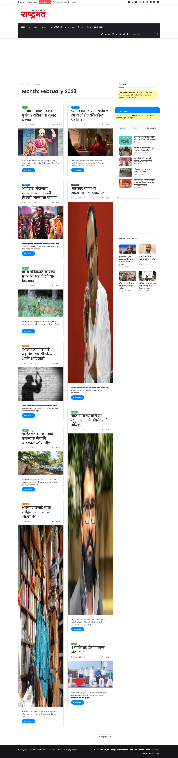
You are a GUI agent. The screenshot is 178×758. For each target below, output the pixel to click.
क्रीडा (67, 27)
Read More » (28, 170)
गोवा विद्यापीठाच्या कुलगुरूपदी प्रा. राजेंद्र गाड (147, 259)
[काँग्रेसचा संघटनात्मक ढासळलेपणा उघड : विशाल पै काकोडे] (147, 276)
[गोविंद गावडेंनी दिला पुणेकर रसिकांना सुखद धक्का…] (40, 142)
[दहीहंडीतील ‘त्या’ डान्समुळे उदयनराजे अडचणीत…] (125, 151)
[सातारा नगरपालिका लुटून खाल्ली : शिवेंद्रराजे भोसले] (90, 524)
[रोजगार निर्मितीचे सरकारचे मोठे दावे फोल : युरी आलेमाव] (125, 140)
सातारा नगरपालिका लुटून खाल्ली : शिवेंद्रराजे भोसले (89, 420)
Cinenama (98, 27)
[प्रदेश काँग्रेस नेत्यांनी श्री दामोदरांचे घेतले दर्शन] (127, 276)
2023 (32, 84)
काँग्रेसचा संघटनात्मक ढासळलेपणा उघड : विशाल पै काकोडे (147, 286)
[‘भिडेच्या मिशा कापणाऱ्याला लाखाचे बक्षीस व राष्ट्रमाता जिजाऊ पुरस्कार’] (125, 183)
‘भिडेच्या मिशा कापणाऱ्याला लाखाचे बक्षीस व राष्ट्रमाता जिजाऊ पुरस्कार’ (144, 182)
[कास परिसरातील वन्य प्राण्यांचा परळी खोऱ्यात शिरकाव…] (40, 303)
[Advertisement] (89, 59)
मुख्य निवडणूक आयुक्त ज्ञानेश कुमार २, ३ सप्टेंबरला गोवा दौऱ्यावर (126, 260)
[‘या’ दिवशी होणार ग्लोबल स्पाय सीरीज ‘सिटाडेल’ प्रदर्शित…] (90, 142)
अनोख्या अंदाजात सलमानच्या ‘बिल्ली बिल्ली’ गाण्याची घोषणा (39, 193)
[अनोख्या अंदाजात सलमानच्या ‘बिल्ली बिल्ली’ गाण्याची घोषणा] (40, 222)
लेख (73, 27)
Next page (103, 737)
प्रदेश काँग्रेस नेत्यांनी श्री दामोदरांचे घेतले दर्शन (66, 2)
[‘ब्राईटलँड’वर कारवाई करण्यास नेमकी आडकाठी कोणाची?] (40, 463)
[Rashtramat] (33, 14)
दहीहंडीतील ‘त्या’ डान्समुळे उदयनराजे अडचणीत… (144, 148)
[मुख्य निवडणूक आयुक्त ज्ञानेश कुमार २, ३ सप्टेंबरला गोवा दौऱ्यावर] (127, 249)
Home (22, 27)
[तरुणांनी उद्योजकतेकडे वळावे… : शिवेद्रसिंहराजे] (125, 161)
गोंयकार (88, 27)
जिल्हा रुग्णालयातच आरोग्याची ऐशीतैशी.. (142, 170)
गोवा (29, 27)
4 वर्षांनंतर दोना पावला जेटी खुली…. (88, 649)
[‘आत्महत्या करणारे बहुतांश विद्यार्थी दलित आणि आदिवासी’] (40, 384)
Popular (122, 128)
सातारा (25, 268)
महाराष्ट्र (44, 27)
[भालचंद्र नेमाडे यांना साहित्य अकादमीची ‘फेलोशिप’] (40, 616)
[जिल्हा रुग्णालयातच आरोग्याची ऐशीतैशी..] (125, 172)
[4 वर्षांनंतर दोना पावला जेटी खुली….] (90, 674)
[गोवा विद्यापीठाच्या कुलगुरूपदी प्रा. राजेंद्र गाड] (147, 249)
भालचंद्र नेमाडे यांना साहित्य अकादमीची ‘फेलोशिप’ (36, 512)
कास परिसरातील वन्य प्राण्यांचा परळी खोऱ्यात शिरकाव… (38, 276)
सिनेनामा (80, 27)
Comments (151, 128)
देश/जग (36, 27)
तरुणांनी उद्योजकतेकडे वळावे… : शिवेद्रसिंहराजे (143, 159)
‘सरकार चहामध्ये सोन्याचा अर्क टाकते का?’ (89, 190)
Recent (136, 128)
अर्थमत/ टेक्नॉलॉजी (56, 27)
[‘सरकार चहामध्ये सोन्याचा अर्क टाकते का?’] (90, 292)
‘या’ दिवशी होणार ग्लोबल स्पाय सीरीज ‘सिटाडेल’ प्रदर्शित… (89, 115)
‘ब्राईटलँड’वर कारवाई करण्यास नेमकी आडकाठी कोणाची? (37, 438)
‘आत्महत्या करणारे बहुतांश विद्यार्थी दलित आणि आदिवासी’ (38, 354)
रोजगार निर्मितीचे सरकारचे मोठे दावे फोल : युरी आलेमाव (145, 138)
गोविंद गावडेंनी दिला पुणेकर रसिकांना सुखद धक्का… (39, 115)
